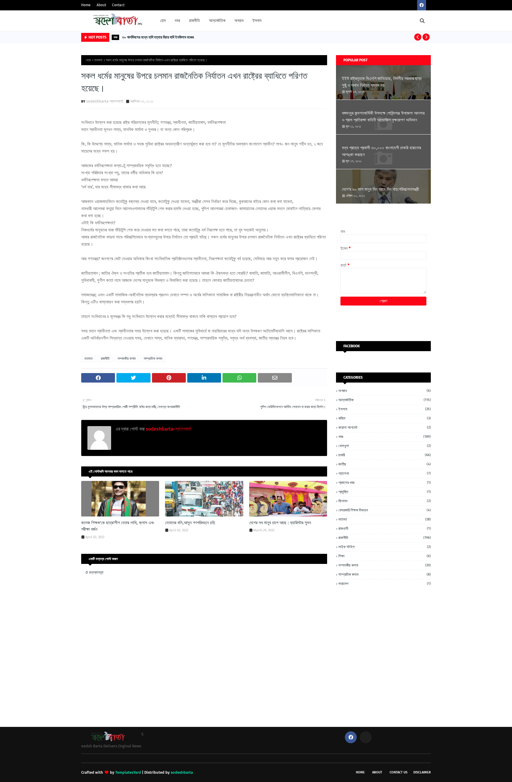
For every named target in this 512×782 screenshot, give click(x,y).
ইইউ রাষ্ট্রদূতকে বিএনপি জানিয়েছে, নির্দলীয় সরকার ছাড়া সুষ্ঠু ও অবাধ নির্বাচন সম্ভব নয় (382, 82)
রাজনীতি (105, 358)
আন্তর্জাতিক (384, 400)
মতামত (98, 60)
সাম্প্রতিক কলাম (153, 358)
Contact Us (398, 772)
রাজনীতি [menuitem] (194, 20)
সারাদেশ (384, 583)
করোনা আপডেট (384, 427)
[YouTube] (366, 737)
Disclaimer (422, 772)
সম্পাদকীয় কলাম (127, 358)
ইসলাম (384, 409)
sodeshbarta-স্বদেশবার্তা (104, 101)
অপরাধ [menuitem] (239, 20)
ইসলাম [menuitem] (256, 20)
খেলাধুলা (384, 446)
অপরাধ (384, 390)
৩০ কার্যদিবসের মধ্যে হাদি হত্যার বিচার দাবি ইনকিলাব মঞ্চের (158, 37)
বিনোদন (384, 501)
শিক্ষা (384, 556)
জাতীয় (384, 464)
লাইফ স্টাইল (384, 547)
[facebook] (421, 5)
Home (86, 5)
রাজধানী (384, 528)
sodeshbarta (182, 772)
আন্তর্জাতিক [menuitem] (217, 20)
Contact (118, 5)
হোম (88, 60)
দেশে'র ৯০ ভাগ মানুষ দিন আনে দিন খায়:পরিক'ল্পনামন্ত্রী (380, 189)
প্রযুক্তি (384, 492)
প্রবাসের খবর (384, 482)
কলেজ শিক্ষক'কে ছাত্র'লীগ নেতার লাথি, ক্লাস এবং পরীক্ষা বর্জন (117, 526)
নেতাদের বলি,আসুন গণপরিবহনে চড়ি (190, 522)
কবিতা (384, 418)
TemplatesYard (128, 772)
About (101, 5)
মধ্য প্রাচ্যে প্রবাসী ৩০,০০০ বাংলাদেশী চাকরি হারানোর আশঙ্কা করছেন (381, 151)
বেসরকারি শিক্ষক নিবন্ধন (384, 510)
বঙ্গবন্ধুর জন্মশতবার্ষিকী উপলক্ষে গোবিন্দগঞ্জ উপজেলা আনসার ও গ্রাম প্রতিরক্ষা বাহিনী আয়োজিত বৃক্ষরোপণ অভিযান (383, 117)
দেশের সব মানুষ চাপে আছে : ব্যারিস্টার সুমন (280, 522)
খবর (384, 436)
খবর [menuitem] (177, 20)
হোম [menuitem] (163, 20)
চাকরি (384, 455)
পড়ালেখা (384, 473)
